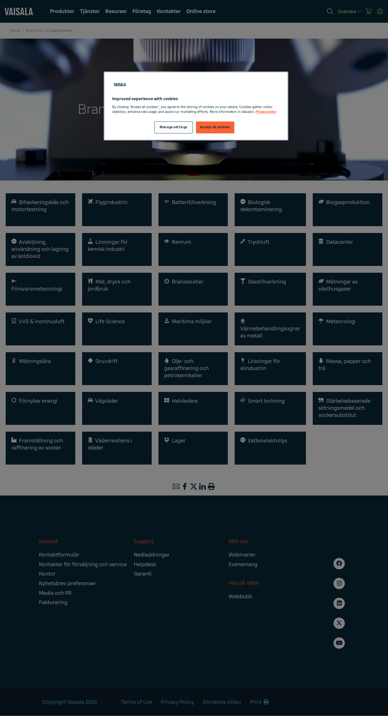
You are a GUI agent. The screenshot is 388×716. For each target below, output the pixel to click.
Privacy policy (266, 112)
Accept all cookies (215, 127)
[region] (196, 106)
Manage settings (173, 127)
